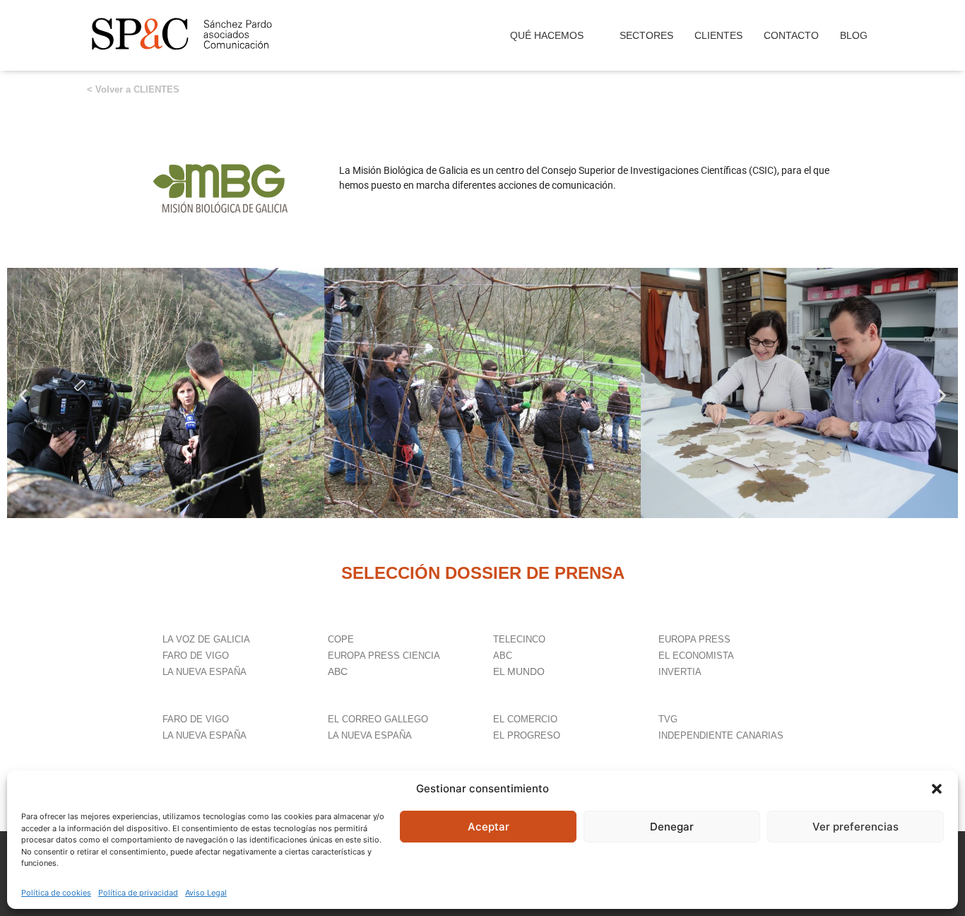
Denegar (672, 826)
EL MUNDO (519, 671)
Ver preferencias (855, 826)
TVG (667, 719)
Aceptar (488, 826)
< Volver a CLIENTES (133, 89)
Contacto (791, 35)
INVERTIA (679, 672)
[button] (937, 789)
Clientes (718, 35)
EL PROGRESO (526, 735)
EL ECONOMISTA (696, 655)
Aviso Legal (206, 893)
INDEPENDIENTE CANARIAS (720, 735)
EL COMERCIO (525, 719)
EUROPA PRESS (694, 639)
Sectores (646, 35)
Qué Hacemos (547, 35)
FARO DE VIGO (195, 655)
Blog (854, 35)
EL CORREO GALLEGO (378, 719)
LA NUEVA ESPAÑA (204, 672)
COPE (342, 639)
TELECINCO (519, 639)
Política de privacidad (138, 893)
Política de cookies (56, 893)
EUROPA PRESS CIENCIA (385, 655)
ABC (338, 671)
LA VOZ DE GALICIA (207, 639)
